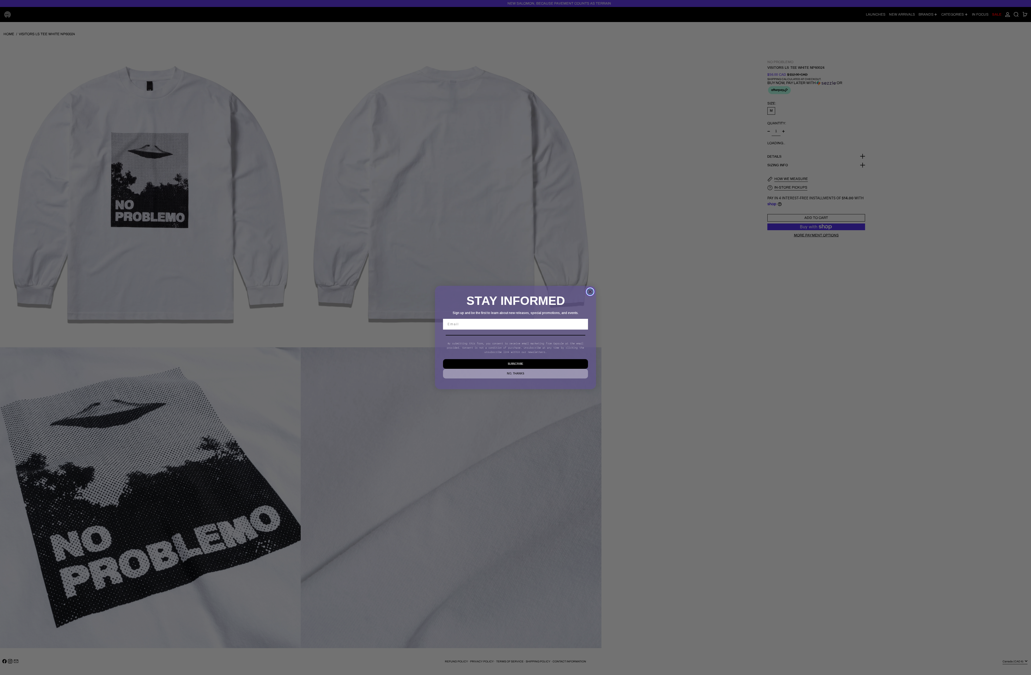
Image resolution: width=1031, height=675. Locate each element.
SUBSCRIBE (515, 363)
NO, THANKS (515, 373)
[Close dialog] (590, 291)
